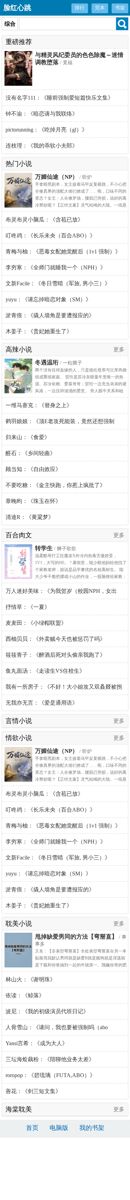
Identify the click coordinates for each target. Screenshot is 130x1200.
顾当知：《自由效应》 (33, 469)
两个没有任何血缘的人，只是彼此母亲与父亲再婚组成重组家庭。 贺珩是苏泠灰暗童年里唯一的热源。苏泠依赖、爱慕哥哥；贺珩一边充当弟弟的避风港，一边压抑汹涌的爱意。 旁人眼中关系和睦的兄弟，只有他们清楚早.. (81, 384)
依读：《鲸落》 (25, 995)
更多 (118, 349)
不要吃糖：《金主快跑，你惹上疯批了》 (55, 485)
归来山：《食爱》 (28, 437)
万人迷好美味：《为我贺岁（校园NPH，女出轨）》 (61, 593)
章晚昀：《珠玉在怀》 (33, 501)
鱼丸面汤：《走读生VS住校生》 (45, 671)
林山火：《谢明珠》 (30, 979)
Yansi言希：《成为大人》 (37, 1043)
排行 (80, 7)
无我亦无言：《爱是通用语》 (42, 703)
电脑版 (59, 1127)
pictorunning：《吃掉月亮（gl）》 (46, 130)
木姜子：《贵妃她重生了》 (39, 331)
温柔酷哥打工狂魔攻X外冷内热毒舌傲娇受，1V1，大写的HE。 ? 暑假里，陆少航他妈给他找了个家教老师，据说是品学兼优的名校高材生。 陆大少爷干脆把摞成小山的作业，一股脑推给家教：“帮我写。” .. (81, 569)
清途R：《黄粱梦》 (30, 517)
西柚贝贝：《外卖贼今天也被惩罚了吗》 (55, 639)
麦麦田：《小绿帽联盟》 (36, 623)
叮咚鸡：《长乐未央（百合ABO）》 (50, 235)
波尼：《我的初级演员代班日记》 (47, 1011)
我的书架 (91, 1127)
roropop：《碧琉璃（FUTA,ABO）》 (50, 1075)
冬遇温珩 (47, 362)
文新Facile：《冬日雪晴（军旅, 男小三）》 (58, 283)
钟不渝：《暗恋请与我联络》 (42, 114)
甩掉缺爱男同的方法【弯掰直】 (76, 936)
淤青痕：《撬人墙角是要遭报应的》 (50, 315)
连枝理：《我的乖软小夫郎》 (42, 146)
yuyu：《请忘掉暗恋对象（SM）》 (48, 299)
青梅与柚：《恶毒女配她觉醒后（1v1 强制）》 (63, 251)
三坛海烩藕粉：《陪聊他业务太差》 (50, 1059)
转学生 (44, 548)
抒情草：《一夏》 (28, 607)
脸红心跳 (17, 7)
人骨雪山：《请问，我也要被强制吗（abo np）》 (57, 1029)
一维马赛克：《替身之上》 (39, 405)
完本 (100, 7)
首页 (32, 1127)
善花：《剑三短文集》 (33, 1091)
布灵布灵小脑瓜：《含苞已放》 (44, 220)
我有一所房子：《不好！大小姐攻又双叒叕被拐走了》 (64, 689)
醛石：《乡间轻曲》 (30, 453)
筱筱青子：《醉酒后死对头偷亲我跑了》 (55, 655)
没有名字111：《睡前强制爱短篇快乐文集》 (59, 98)
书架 (120, 7)
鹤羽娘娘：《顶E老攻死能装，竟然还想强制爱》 (60, 423)
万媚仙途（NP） (56, 177)
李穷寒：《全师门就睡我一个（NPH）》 (56, 267)
